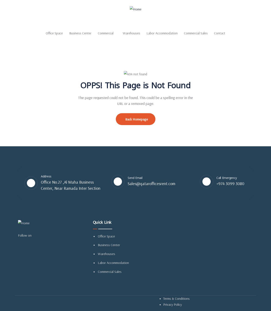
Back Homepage (136, 119)
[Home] (135, 9)
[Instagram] (47, 235)
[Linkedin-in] (42, 235)
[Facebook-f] (37, 235)
